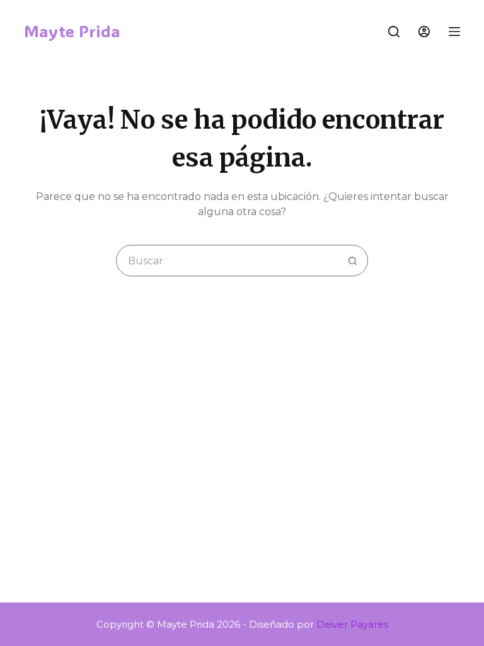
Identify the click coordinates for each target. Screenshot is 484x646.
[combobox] (227, 260)
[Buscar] (394, 31)
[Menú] (454, 31)
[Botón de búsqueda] (352, 260)
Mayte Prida (72, 31)
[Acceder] (424, 31)
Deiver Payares (352, 624)
